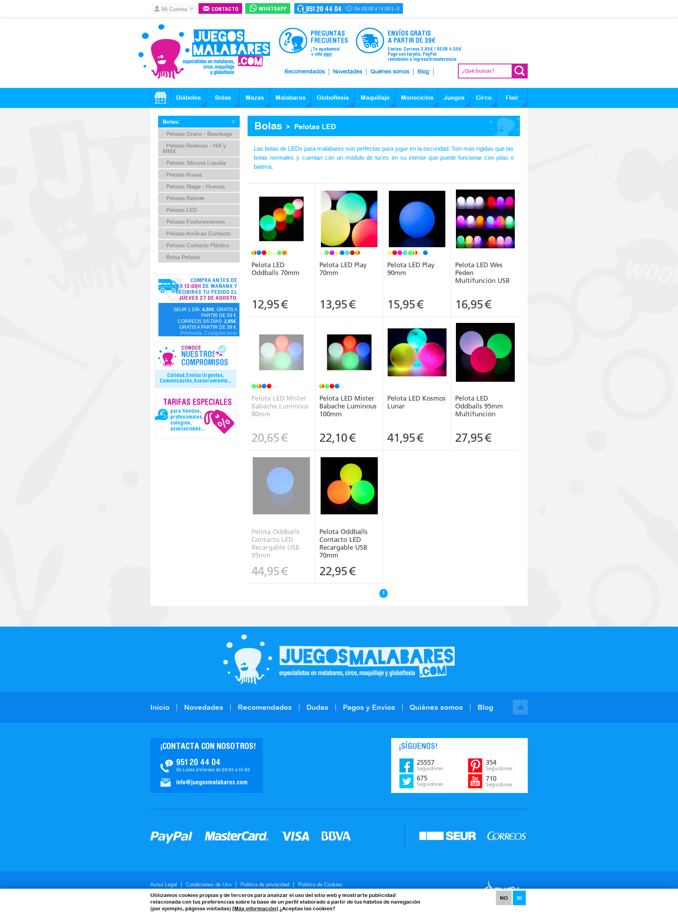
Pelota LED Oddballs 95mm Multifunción (479, 406)
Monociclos (417, 97)
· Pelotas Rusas (182, 174)
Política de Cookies (320, 885)
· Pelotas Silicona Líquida (194, 163)
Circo (484, 97)
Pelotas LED (315, 126)
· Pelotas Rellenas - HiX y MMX (194, 148)
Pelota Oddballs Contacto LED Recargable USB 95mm (276, 543)
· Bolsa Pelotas (181, 257)
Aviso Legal (163, 885)
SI (519, 898)
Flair (512, 97)
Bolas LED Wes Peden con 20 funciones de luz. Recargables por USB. (485, 205)
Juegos (454, 97)
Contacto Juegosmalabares (348, 8)
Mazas (255, 97)
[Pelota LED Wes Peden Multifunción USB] (485, 220)
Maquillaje (375, 97)
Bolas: (171, 121)
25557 (430, 765)
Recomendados (304, 72)
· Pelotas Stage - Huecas (194, 186)
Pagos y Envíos (369, 707)
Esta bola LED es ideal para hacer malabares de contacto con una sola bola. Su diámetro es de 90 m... (417, 208)
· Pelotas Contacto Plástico (196, 245)
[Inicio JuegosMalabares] (160, 98)
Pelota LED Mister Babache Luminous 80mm (280, 406)
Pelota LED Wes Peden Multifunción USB (482, 272)
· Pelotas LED (180, 210)
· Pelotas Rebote (183, 198)
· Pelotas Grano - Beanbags (197, 134)
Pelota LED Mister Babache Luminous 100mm (348, 406)
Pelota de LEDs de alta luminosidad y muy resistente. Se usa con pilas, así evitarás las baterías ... (281, 211)
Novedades (347, 72)
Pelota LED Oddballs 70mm (275, 269)
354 (499, 765)
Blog (423, 72)
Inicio (160, 707)
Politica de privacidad (265, 885)
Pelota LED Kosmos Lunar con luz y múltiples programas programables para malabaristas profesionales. (417, 344)
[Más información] (255, 908)
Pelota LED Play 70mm (343, 269)
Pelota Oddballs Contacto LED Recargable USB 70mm (343, 543)
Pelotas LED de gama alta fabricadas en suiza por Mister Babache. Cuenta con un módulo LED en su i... (281, 344)
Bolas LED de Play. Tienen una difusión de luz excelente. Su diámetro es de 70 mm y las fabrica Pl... (349, 208)
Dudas (317, 707)
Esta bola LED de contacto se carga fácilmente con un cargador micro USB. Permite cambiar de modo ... (281, 478)
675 (430, 781)
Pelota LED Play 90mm (411, 269)
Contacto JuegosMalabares (206, 765)
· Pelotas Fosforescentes (194, 222)
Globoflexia (333, 97)
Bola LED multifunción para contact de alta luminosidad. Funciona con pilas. (485, 339)
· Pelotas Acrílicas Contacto (197, 233)
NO (504, 898)
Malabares (290, 97)
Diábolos (188, 97)
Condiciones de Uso (208, 885)
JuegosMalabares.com (204, 51)
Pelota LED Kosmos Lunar (416, 402)
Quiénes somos (389, 72)
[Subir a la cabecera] (520, 707)
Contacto (225, 10)
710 (499, 781)
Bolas (223, 97)
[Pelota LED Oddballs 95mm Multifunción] (485, 353)
